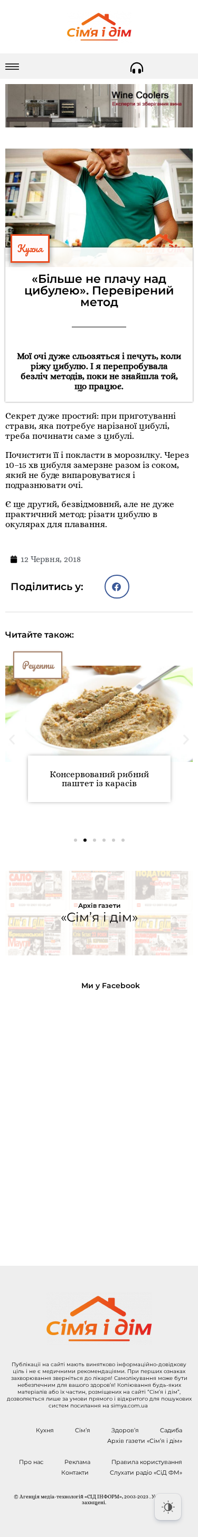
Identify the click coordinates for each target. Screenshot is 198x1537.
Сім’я (82, 1430)
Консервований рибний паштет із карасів (99, 778)
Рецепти (37, 665)
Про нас (31, 1462)
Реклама (77, 1462)
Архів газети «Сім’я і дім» (144, 1440)
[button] (117, 587)
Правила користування (146, 1462)
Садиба (171, 1430)
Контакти (75, 1472)
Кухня (30, 248)
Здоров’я (125, 1430)
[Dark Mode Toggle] (168, 1507)
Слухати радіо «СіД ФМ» (146, 1472)
